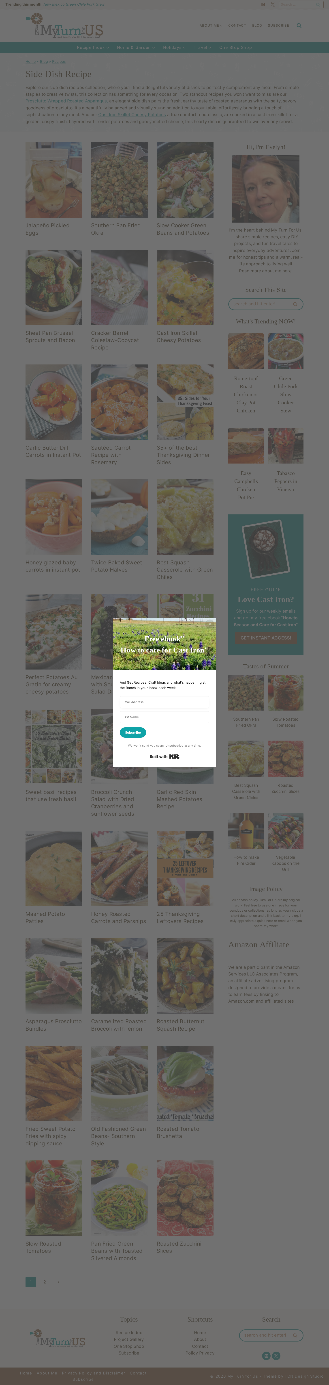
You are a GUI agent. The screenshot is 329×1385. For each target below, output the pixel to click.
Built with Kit (164, 756)
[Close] (209, 624)
